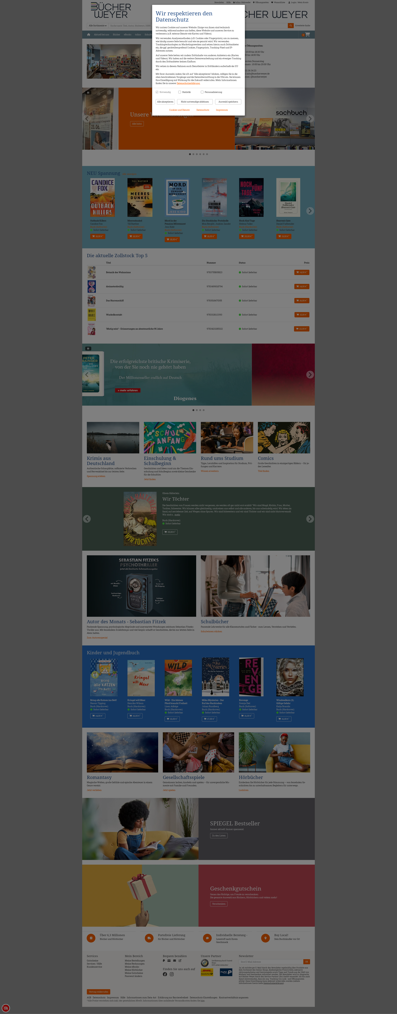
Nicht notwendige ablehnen (195, 101)
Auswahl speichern (228, 101)
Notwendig (165, 92)
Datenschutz (202, 109)
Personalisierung (212, 92)
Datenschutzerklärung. (188, 83)
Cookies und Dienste (179, 109)
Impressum (222, 109)
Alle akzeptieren (165, 101)
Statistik (186, 92)
